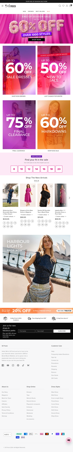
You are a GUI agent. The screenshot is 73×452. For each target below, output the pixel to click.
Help (52, 351)
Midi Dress (54, 395)
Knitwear (29, 407)
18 (8, 226)
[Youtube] (8, 365)
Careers (4, 401)
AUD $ (6, 434)
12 (11, 223)
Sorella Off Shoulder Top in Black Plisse (44, 211)
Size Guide (54, 375)
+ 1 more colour (42, 215)
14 (15, 223)
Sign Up (53, 357)
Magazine (5, 395)
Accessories (30, 419)
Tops (28, 395)
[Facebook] (3, 365)
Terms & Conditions (8, 413)
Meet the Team (6, 398)
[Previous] (3, 28)
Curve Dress (55, 404)
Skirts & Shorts (31, 398)
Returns (53, 372)
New (24, 11)
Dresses (31, 11)
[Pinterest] (18, 365)
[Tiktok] (23, 365)
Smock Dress (55, 413)
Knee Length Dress (57, 398)
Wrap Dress (54, 416)
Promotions (54, 363)
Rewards (54, 366)
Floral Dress (55, 401)
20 (11, 226)
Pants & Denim (31, 401)
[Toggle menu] (2, 6)
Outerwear (30, 410)
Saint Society (6, 407)
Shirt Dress (54, 407)
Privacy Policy (6, 410)
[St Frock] (10, 5)
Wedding (29, 416)
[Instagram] (13, 365)
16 (4, 226)
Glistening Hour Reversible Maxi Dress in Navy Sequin (10, 212)
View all (36, 181)
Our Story (5, 392)
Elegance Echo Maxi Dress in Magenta (26, 211)
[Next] (69, 28)
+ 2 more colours (8, 216)
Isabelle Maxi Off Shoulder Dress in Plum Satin (60, 212)
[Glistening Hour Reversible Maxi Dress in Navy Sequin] (10, 195)
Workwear (30, 413)
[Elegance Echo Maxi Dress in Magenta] (28, 195)
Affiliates (4, 404)
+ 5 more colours (25, 215)
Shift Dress (54, 410)
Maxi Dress (54, 392)
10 (8, 223)
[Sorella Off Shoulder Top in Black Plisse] (45, 195)
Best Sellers (40, 11)
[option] (36, 29)
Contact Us (54, 360)
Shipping (54, 369)
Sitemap (4, 416)
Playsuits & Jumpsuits (33, 404)
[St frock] (28, 365)
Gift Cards (54, 378)
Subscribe (62, 331)
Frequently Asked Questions (60, 354)
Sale (48, 11)
